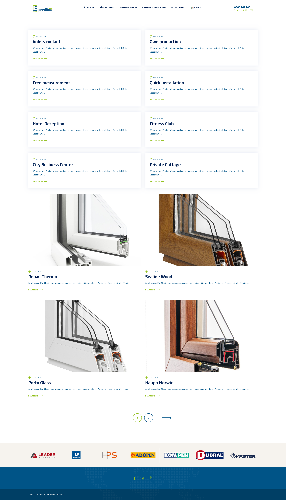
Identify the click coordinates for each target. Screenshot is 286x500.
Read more (38, 58)
